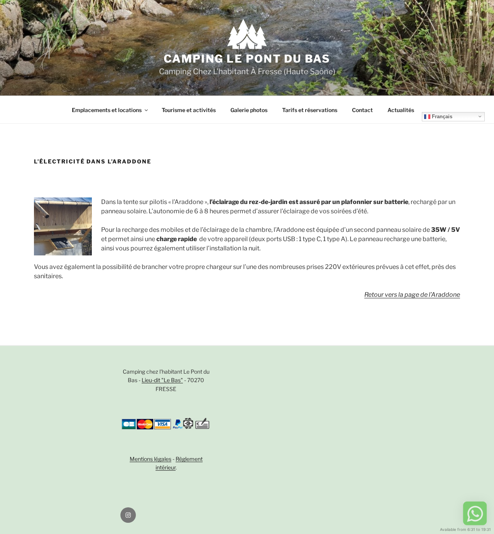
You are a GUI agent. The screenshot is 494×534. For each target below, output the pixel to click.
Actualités (400, 110)
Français (441, 116)
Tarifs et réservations (309, 110)
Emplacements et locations (107, 110)
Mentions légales (150, 459)
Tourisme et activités (189, 110)
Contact (362, 110)
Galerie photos (248, 110)
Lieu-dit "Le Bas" (162, 380)
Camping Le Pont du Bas (247, 58)
